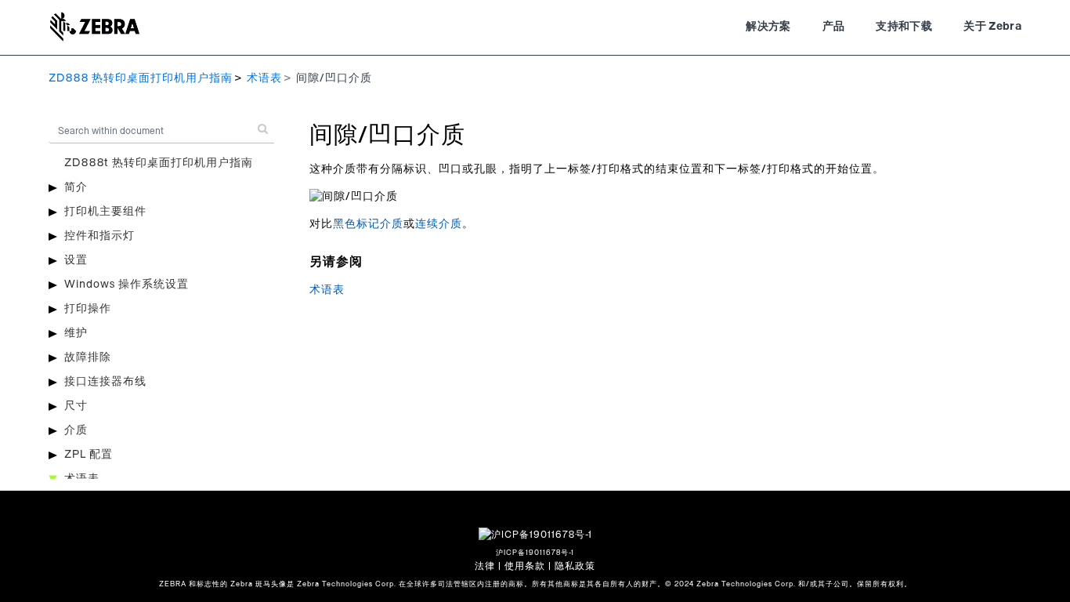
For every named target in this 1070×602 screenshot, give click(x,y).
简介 (76, 187)
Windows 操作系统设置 (126, 284)
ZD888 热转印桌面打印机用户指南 (141, 78)
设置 (76, 260)
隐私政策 (575, 566)
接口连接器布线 (105, 381)
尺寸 (76, 406)
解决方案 (768, 26)
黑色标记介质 (368, 224)
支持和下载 (904, 26)
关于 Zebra (992, 26)
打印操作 (87, 308)
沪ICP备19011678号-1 (535, 553)
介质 (76, 430)
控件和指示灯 (99, 235)
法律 (485, 566)
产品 (833, 26)
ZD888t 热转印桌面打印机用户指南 (158, 163)
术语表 (264, 78)
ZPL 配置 (88, 454)
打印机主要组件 (105, 211)
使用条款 (524, 566)
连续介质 (438, 224)
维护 (76, 333)
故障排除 (87, 357)
